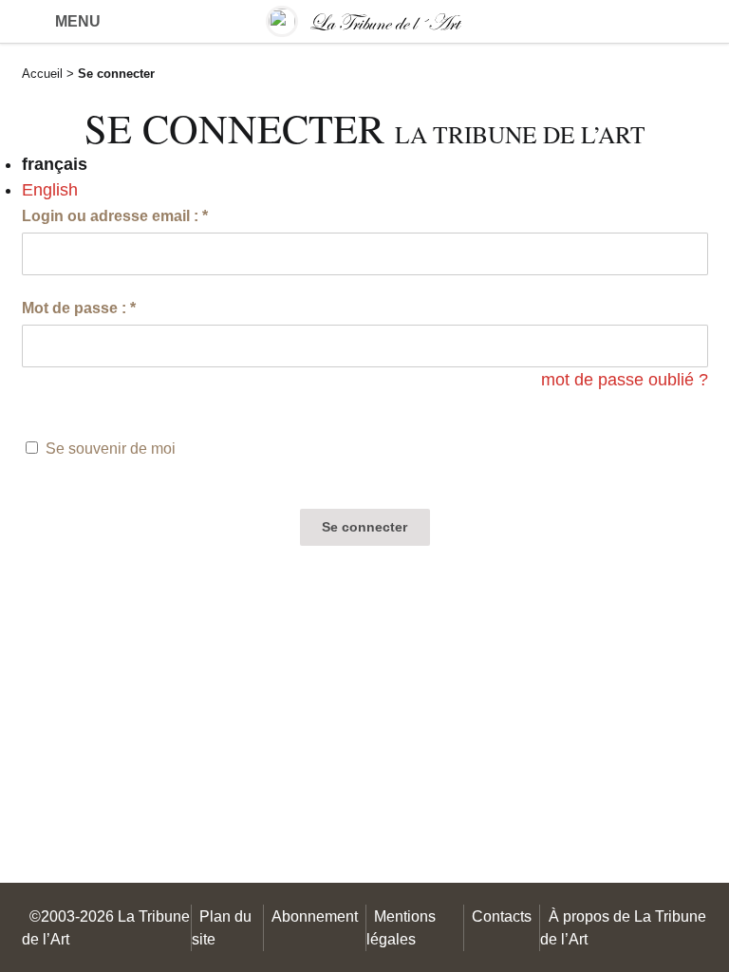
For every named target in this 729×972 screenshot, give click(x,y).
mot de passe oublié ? (624, 379)
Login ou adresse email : (115, 215)
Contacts (502, 916)
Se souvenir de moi (111, 448)
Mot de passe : (79, 307)
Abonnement (314, 916)
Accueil (42, 73)
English (50, 189)
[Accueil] (364, 21)
